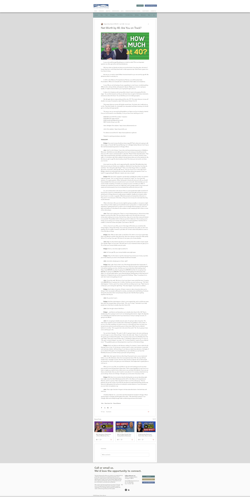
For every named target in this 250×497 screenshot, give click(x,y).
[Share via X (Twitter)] (104, 407)
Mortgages (112, 15)
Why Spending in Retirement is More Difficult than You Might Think (103, 435)
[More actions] (148, 24)
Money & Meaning (117, 403)
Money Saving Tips (108, 403)
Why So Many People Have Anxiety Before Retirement (124, 435)
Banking (136, 15)
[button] (154, 15)
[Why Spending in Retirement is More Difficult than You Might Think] (103, 426)
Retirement (143, 15)
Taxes (106, 15)
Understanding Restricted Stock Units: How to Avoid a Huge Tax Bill (145, 435)
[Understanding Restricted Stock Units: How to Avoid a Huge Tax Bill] (146, 426)
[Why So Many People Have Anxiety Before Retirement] (125, 426)
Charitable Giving (128, 15)
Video (102, 15)
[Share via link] (111, 407)
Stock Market (120, 15)
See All (154, 419)
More (149, 15)
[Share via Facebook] (101, 407)
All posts (96, 15)
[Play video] (125, 46)
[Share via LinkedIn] (108, 407)
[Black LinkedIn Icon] (129, 490)
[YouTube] (126, 490)
